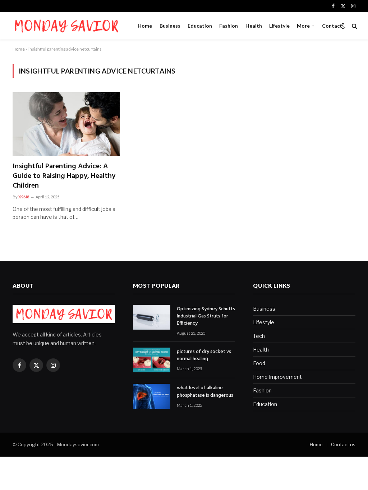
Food (259, 363)
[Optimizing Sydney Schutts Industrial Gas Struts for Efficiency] (151, 317)
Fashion (228, 26)
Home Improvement (277, 377)
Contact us (343, 444)
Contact (332, 26)
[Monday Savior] (66, 25)
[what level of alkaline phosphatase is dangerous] (151, 396)
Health (253, 26)
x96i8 (23, 196)
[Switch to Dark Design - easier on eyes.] (343, 26)
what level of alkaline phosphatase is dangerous (205, 392)
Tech (259, 336)
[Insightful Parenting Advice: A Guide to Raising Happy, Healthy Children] (66, 124)
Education (200, 26)
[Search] (353, 26)
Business (170, 26)
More (303, 26)
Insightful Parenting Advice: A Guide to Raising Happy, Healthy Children (64, 176)
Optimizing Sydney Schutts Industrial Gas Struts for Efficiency (206, 316)
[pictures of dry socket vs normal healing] (151, 360)
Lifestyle (279, 26)
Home (145, 26)
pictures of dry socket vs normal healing (204, 355)
